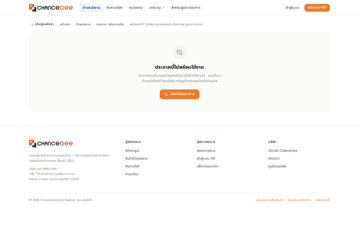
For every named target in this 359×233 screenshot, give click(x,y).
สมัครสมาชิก (317, 7)
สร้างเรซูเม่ (132, 150)
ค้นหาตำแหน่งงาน (136, 158)
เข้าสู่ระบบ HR (206, 158)
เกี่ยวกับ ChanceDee (282, 150)
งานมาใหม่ (131, 174)
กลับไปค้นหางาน (182, 94)
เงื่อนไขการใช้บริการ (299, 200)
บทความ (155, 7)
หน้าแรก (65, 24)
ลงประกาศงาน (206, 150)
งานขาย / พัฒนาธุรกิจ (110, 24)
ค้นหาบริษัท (114, 7)
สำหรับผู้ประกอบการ (186, 7)
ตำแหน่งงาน (91, 7)
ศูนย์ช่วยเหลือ (277, 166)
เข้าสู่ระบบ (292, 7)
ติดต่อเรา (274, 158)
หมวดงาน (136, 7)
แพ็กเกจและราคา (207, 166)
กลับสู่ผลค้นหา (44, 24)
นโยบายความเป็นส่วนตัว (270, 200)
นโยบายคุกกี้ (323, 200)
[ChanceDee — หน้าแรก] (51, 8)
